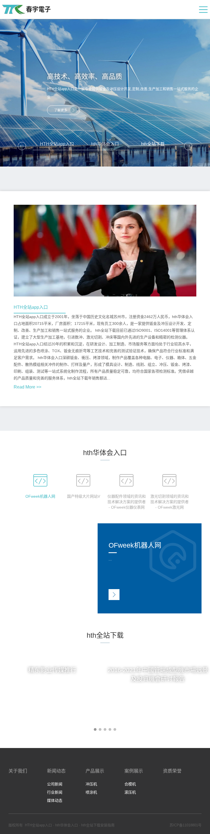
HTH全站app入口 (57, 144)
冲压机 (91, 784)
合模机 (130, 784)
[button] (188, 146)
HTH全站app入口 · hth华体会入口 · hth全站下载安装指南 (70, 825)
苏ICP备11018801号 (186, 825)
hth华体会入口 (105, 144)
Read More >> (27, 387)
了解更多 (60, 110)
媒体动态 (54, 800)
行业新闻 (54, 792)
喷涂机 (91, 792)
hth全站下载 (153, 144)
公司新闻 (54, 784)
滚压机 (130, 792)
